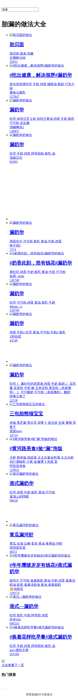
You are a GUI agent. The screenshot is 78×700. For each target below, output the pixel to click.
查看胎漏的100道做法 (39, 694)
